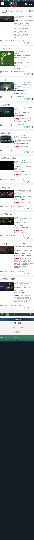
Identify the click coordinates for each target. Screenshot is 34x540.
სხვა (23, 51)
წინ (31, 314)
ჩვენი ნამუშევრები (20, 285)
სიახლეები (19, 164)
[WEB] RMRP (5, 105)
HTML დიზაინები (27, 84)
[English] (14, 323)
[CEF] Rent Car (6, 133)
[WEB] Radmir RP (7, 80)
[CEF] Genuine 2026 (8, 158)
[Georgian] (17, 323)
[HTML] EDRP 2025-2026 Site (12, 244)
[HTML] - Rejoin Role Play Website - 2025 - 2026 (16, 12)
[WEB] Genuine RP (7, 214)
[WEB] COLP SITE (7, 279)
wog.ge (29, 4)
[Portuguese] (19, 323)
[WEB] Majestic (6, 187)
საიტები (24, 16)
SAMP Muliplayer (26, 82)
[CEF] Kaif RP (5, 49)
